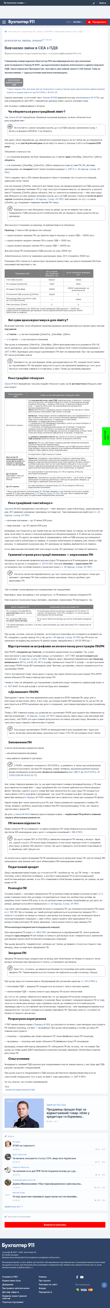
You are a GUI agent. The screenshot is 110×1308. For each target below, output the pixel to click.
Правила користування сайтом (14, 1297)
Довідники (7, 1284)
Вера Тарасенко (20, 1155)
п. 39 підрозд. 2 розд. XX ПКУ (76, 567)
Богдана (16, 1142)
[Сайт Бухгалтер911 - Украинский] (18, 1245)
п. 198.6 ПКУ (75, 832)
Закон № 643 (15, 117)
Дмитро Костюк (56, 1104)
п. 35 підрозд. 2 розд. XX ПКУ (31, 659)
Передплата (99, 22)
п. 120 (65, 655)
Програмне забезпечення (15, 1288)
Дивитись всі (13, 1206)
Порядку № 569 (42, 1024)
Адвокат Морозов (21, 1167)
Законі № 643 (22, 814)
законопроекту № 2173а (88, 97)
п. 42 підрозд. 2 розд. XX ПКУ (63, 903)
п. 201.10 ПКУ (45, 563)
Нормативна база (11, 1280)
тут (32, 1267)
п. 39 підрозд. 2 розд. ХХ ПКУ (65, 637)
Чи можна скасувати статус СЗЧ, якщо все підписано (44, 1158)
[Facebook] (77, 1277)
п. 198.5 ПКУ (40, 932)
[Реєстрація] (93, 3)
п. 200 (68, 169)
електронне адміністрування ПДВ (20, 1090)
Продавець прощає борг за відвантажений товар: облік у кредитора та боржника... (68, 1113)
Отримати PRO (10, 1277)
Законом (9, 508)
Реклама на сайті (48, 1284)
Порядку (30, 797)
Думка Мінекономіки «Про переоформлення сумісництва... (47, 1183)
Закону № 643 (50, 97)
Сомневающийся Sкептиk (24, 1180)
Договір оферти (10, 1292)
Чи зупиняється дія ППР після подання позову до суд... (45, 1171)
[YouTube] (81, 1277)
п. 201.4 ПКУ (88, 981)
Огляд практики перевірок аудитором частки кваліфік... (45, 1196)
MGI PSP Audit (19, 1193)
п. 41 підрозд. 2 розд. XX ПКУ (47, 493)
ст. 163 (8, 686)
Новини (43, 1277)
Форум (42, 1288)
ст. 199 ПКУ (12, 912)
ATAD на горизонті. (24, 1145)
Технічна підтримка (12, 1302)
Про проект (45, 1280)
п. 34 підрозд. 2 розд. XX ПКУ (48, 199)
